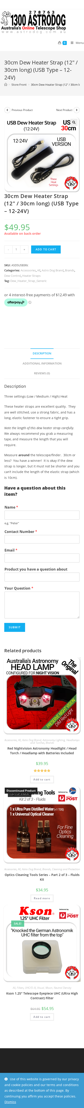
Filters (20, 988)
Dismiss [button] (10, 1102)
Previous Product (22, 110)
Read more (42, 898)
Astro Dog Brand (53, 270)
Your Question (18, 588)
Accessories (28, 270)
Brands (69, 270)
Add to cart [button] (41, 779)
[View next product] (76, 110)
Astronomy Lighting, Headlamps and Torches (55, 741)
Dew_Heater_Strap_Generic (28, 281)
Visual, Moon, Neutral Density (54, 988)
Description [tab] (42, 353)
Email (10, 550)
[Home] (5, 85)
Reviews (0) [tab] (42, 373)
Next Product (64, 110)
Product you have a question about (35, 569)
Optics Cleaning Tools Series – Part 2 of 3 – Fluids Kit (42, 877)
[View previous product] (7, 110)
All (38, 270)
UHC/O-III (30, 988)
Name (11, 507)
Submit (15, 627)
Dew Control (12, 276)
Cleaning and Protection (66, 869)
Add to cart (46, 249)
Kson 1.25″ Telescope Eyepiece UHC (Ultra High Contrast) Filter (42, 995)
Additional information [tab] (42, 363)
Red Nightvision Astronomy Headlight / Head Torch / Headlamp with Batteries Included (42, 750)
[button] (74, 122)
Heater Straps (31, 276)
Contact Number (20, 531)
